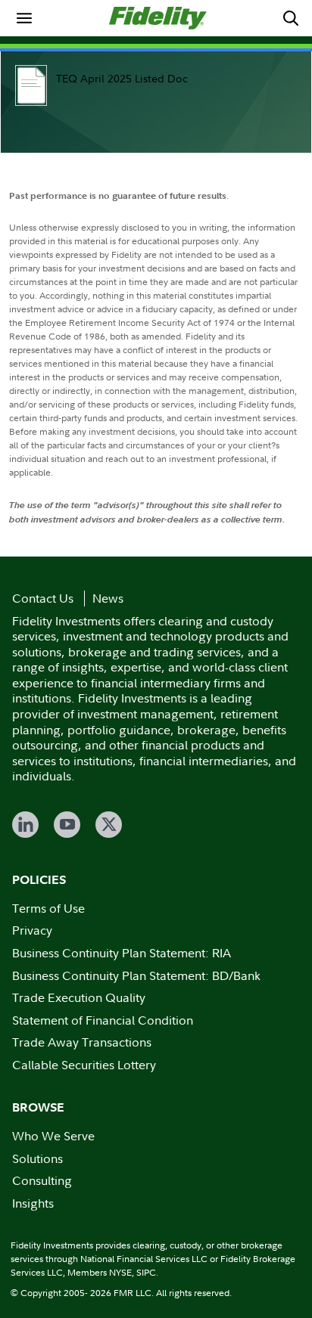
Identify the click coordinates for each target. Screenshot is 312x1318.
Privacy (32, 930)
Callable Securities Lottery (84, 1064)
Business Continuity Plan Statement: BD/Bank (136, 975)
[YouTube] (67, 824)
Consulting (42, 1180)
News (107, 598)
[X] (108, 824)
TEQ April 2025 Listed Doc (122, 78)
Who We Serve (53, 1135)
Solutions (37, 1158)
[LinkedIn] (25, 824)
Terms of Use (48, 908)
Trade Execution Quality (78, 997)
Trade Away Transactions (81, 1042)
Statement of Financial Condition (102, 1020)
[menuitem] (24, 18)
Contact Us (42, 598)
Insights (33, 1203)
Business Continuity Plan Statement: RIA (121, 952)
